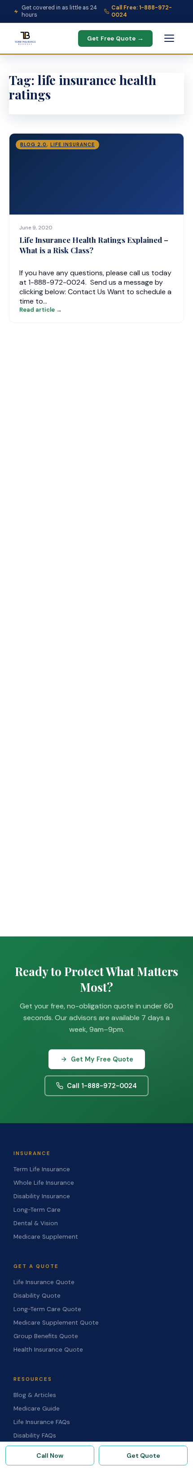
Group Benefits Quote (45, 1336)
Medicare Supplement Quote (56, 1322)
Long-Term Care (37, 1210)
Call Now (49, 1455)
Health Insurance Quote (48, 1349)
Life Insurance (72, 145)
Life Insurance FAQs (41, 1422)
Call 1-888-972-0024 (102, 1086)
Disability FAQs (34, 1435)
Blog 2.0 (33, 145)
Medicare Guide (36, 1408)
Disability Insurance (41, 1196)
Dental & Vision (35, 1223)
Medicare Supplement (45, 1237)
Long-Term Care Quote (47, 1309)
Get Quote (143, 1455)
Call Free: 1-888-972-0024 (141, 11)
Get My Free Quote (102, 1059)
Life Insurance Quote (44, 1282)
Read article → (40, 310)
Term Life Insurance (41, 1169)
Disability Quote (37, 1295)
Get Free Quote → (115, 38)
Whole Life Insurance (43, 1183)
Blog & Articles (34, 1395)
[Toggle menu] (169, 38)
